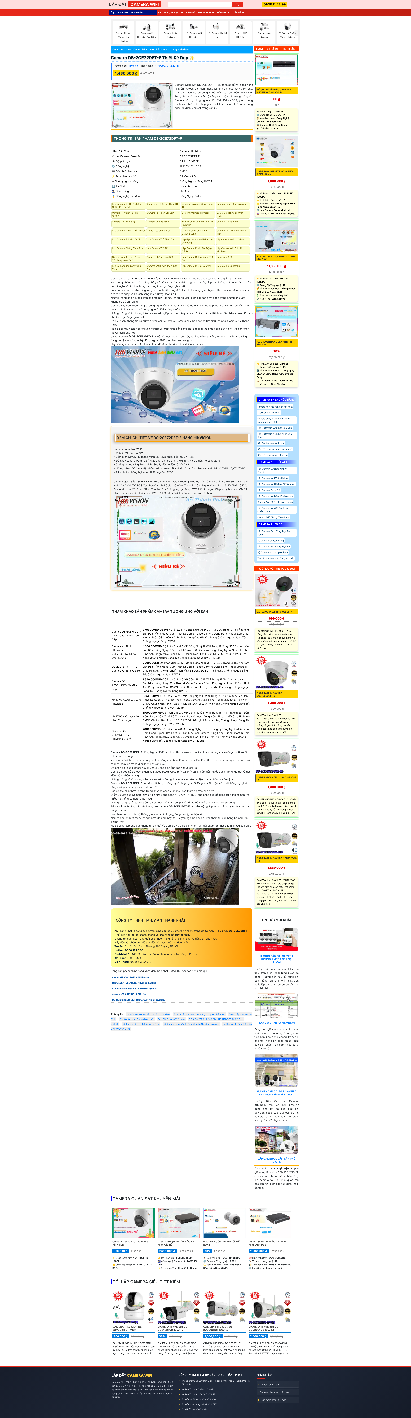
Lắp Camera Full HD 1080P (126, 239)
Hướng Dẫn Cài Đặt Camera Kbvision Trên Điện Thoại (276, 1093)
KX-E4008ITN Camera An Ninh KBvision (274, 343)
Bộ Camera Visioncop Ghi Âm (272, 552)
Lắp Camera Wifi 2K (157, 248)
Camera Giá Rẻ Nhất (227, 221)
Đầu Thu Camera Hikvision (195, 212)
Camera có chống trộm (159, 230)
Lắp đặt (134, 4)
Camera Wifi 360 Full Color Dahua (275, 502)
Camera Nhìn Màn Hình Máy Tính (231, 232)
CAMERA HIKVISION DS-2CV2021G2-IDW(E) (264, 1328)
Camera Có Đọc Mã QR (124, 221)
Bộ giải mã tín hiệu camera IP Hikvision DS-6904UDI (274, 91)
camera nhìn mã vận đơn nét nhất (275, 406)
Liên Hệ (236, 12)
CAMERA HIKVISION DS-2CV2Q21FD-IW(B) (127, 1328)
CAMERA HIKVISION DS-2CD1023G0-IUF (277, 859)
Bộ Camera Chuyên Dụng (270, 540)
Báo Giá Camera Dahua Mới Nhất (136, 1019)
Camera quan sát (169, 12)
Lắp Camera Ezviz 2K (268, 490)
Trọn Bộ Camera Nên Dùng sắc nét (275, 558)
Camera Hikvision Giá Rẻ (146, 49)
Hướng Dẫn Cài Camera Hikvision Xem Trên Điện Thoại (276, 959)
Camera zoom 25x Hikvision (231, 204)
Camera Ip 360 (224, 257)
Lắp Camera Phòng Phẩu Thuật (128, 230)
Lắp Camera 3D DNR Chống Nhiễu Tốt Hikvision (127, 206)
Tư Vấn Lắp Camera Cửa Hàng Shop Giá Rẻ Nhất (199, 1014)
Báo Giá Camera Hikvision (276, 1022)
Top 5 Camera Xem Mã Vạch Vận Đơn (274, 435)
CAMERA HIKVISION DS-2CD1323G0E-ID (270, 694)
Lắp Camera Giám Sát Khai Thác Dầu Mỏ (148, 1014)
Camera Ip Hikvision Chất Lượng (230, 214)
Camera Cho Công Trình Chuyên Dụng (194, 232)
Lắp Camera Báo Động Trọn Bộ (273, 546)
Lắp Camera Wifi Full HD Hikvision (229, 250)
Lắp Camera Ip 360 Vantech (196, 265)
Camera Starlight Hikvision (175, 49)
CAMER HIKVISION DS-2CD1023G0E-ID (277, 778)
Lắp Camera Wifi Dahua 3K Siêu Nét (276, 484)
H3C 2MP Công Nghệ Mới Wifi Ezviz (221, 1243)
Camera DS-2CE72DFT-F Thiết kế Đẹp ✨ (152, 57)
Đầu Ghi (221, 12)
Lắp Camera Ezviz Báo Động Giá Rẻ (197, 250)
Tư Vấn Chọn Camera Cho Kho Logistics (197, 223)
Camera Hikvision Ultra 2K (160, 212)
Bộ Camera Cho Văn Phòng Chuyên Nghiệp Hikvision (191, 1024)
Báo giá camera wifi (198, 12)
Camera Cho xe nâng (158, 221)
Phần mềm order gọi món (273, 1400)
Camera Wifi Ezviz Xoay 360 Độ (162, 267)
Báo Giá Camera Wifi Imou (171, 1019)
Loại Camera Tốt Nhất (268, 412)
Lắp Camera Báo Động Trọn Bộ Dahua (273, 533)
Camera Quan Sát (121, 49)
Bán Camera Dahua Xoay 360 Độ (197, 259)
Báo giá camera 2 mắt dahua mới (274, 449)
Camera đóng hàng (270, 1384)
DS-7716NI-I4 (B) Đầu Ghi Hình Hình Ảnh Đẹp (268, 1243)
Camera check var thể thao (274, 1392)
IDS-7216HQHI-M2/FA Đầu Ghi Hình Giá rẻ (176, 1243)
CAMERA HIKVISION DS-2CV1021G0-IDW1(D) (173, 1328)
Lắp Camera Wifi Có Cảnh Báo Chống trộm (273, 510)
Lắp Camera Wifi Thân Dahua (162, 239)
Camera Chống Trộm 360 (160, 257)
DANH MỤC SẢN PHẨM (130, 12)
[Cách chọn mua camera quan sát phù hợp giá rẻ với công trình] (297, 33)
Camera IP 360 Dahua (228, 265)
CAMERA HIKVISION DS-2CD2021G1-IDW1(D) (218, 1328)
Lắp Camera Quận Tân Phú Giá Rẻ (276, 1160)
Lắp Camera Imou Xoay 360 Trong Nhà (127, 267)
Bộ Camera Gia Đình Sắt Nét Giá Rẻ (141, 1024)
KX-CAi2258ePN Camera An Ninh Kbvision (276, 258)
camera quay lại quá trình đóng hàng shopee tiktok (273, 420)
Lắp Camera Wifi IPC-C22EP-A (274, 611)
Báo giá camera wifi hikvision (272, 455)
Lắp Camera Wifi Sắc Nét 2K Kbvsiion (272, 471)
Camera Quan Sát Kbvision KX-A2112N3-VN (275, 172)
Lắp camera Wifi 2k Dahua (230, 239)
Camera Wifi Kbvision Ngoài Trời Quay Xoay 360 (126, 259)
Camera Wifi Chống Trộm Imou (273, 517)
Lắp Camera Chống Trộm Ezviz (128, 248)
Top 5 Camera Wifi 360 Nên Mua (274, 427)
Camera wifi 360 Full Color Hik (163, 204)
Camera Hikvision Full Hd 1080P (125, 214)
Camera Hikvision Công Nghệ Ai (197, 206)
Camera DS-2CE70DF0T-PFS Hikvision (130, 1243)
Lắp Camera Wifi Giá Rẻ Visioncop (275, 496)
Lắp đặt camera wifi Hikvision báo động (197, 241)
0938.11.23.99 (275, 4)
